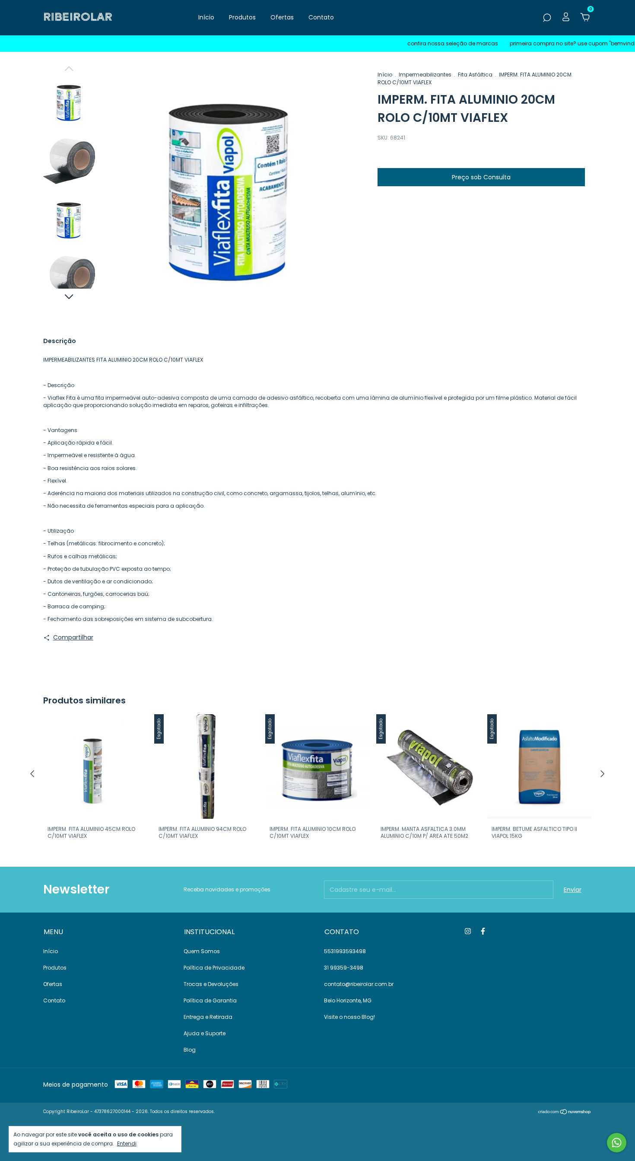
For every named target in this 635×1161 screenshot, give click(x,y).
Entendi (127, 1143)
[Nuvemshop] (565, 1112)
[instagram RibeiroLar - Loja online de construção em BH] (467, 931)
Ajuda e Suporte (204, 1033)
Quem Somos (202, 951)
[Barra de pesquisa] (546, 18)
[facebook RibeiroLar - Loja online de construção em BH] (482, 931)
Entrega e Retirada (208, 1017)
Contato (321, 17)
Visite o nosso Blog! (349, 1017)
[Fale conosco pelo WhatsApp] (616, 1142)
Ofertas (282, 17)
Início (206, 17)
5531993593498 (345, 951)
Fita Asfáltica (475, 74)
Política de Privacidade (214, 967)
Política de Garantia (210, 1000)
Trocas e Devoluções (211, 984)
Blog (190, 1049)
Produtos (242, 17)
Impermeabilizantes (425, 74)
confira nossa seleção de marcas (432, 43)
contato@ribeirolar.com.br (359, 984)
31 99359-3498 (343, 967)
